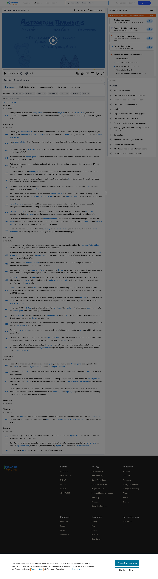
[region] (79, 566)
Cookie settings (37, 569)
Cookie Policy (76, 569)
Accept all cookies (127, 563)
